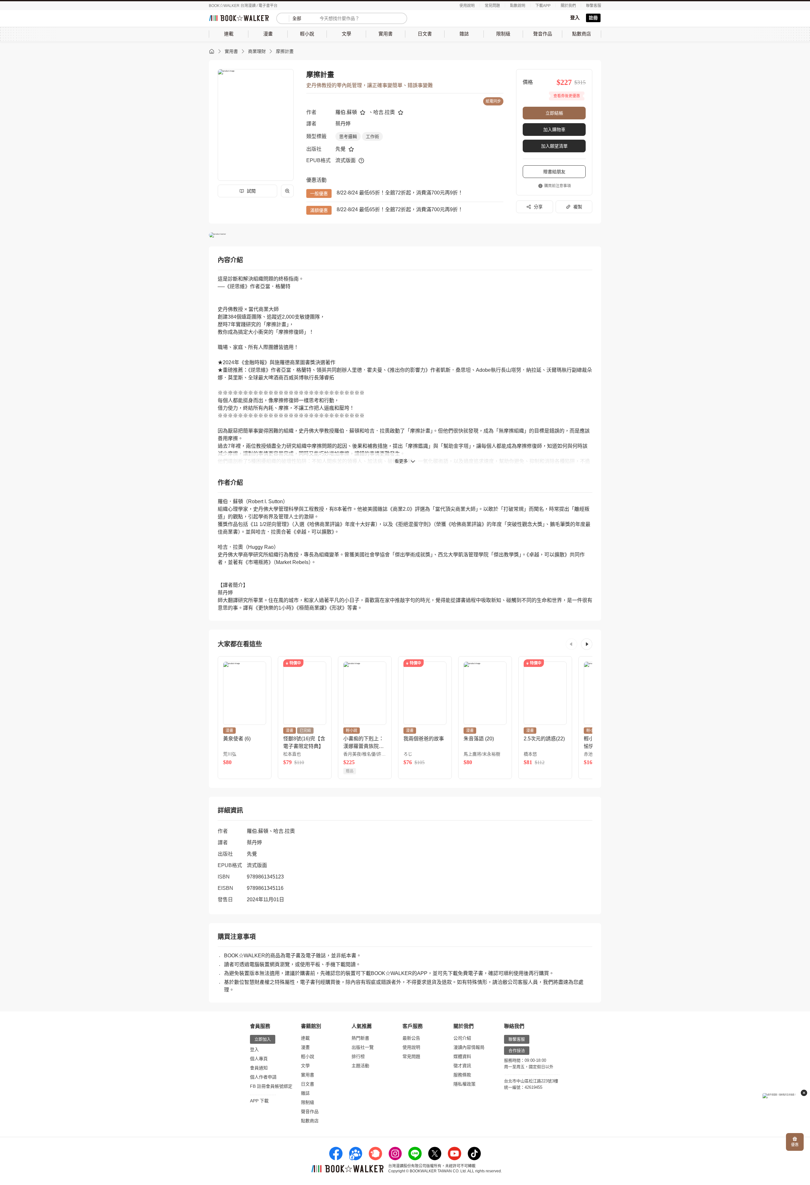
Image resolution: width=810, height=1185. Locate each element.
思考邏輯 (348, 136)
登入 (575, 17)
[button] (571, 644)
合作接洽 (516, 1050)
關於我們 (568, 5)
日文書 (307, 1084)
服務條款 (462, 1074)
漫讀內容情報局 (468, 1047)
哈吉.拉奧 (384, 112)
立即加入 (262, 1039)
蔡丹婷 (343, 123)
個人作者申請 (263, 1077)
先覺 (340, 149)
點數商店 (310, 1120)
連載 (305, 1038)
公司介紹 (462, 1038)
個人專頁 (259, 1058)
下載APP (543, 5)
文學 (305, 1065)
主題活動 (360, 1065)
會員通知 (259, 1067)
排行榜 (358, 1056)
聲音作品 (310, 1111)
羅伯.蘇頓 (346, 112)
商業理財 (257, 51)
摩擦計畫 (285, 51)
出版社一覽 (363, 1047)
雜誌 (305, 1093)
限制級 (307, 1102)
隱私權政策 (464, 1084)
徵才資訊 (462, 1065)
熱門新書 (360, 1038)
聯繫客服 (593, 5)
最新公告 (411, 1038)
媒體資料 (462, 1056)
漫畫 (305, 1047)
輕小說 (307, 1056)
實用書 (231, 51)
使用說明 (467, 5)
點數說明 (517, 5)
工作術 (372, 136)
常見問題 (492, 5)
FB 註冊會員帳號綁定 (271, 1086)
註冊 (593, 17)
